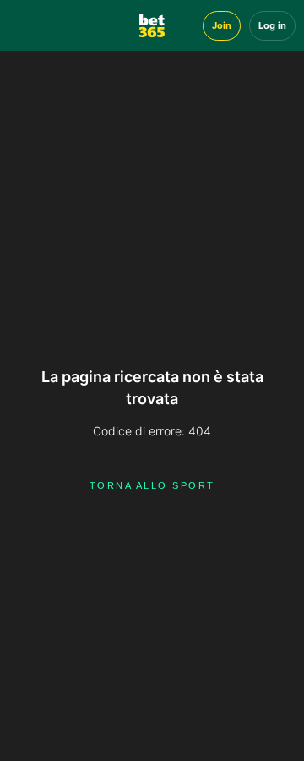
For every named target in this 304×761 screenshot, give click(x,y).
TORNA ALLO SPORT (152, 485)
